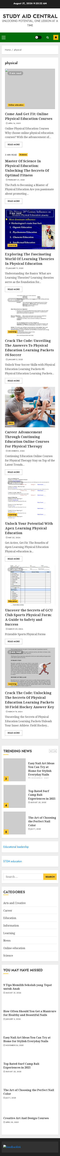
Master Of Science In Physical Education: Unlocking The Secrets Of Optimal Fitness (27, 168)
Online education (16, 105)
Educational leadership (16, 847)
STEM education (12, 861)
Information (11, 925)
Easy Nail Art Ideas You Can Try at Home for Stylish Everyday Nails (41, 768)
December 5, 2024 (16, 451)
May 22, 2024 (14, 538)
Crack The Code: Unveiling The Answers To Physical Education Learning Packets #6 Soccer (29, 347)
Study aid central (30, 16)
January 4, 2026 (13, 1019)
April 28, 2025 (12, 1122)
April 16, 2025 (14, 123)
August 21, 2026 (13, 993)
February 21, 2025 (16, 180)
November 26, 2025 (15, 1045)
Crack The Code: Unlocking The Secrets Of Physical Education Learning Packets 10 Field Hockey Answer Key (29, 700)
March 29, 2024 (15, 629)
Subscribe (55, 37)
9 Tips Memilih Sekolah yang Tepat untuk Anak (27, 987)
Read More (14, 144)
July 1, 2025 (35, 829)
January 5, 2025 (15, 359)
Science (23, 154)
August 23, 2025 (38, 802)
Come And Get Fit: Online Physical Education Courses (28, 116)
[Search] (47, 37)
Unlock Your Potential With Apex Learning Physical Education (29, 528)
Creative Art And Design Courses (26, 1118)
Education (12, 601)
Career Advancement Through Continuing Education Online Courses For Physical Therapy (27, 439)
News (10, 423)
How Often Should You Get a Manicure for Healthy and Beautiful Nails (29, 1013)
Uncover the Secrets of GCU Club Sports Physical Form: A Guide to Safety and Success (29, 617)
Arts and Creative (14, 903)
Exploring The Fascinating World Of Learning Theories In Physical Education (29, 259)
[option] (30, 771)
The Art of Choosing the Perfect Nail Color (42, 821)
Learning (12, 245)
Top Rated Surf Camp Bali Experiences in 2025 (41, 794)
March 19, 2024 (15, 712)
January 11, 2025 (15, 268)
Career (7, 910)
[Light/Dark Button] (38, 37)
